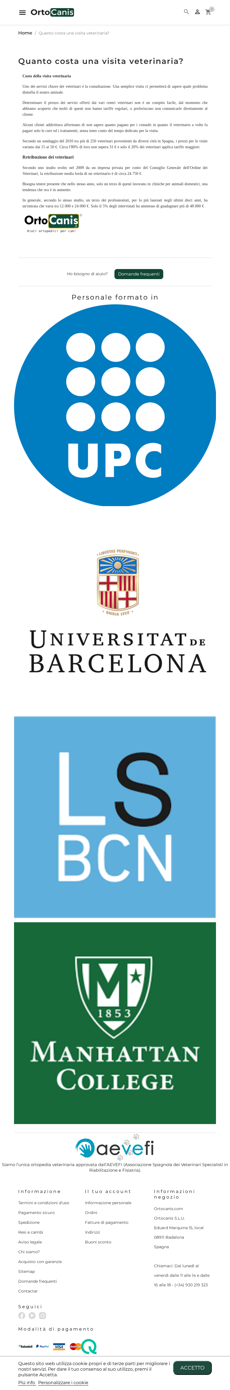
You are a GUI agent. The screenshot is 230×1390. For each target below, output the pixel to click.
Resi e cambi (30, 1232)
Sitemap (26, 1271)
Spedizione (29, 1222)
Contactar (28, 1291)
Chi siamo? (29, 1251)
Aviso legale (30, 1242)
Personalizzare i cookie (63, 1382)
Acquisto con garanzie (40, 1261)
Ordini (91, 1212)
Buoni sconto (98, 1242)
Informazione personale (108, 1202)
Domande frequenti (139, 274)
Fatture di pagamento (106, 1222)
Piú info (27, 1382)
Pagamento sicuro (36, 1212)
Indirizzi (92, 1232)
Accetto (192, 1367)
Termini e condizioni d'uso (43, 1202)
